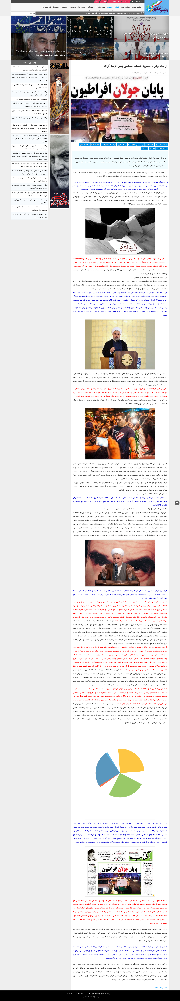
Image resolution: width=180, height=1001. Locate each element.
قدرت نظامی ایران (113, 1)
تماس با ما (83, 996)
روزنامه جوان (122, 144)
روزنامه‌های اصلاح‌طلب (135, 144)
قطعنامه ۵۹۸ (95, 144)
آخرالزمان (125, 1)
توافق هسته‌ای (84, 144)
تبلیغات (97, 996)
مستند (103, 1)
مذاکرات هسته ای (161, 144)
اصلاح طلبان (149, 144)
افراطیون (144, 148)
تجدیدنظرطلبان (162, 148)
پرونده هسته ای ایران (109, 144)
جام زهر (152, 148)
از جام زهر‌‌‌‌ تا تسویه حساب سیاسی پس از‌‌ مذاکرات (135, 66)
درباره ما (91, 996)
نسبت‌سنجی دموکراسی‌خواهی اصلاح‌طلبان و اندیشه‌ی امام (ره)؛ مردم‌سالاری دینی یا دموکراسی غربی (146, 55)
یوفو (96, 1)
